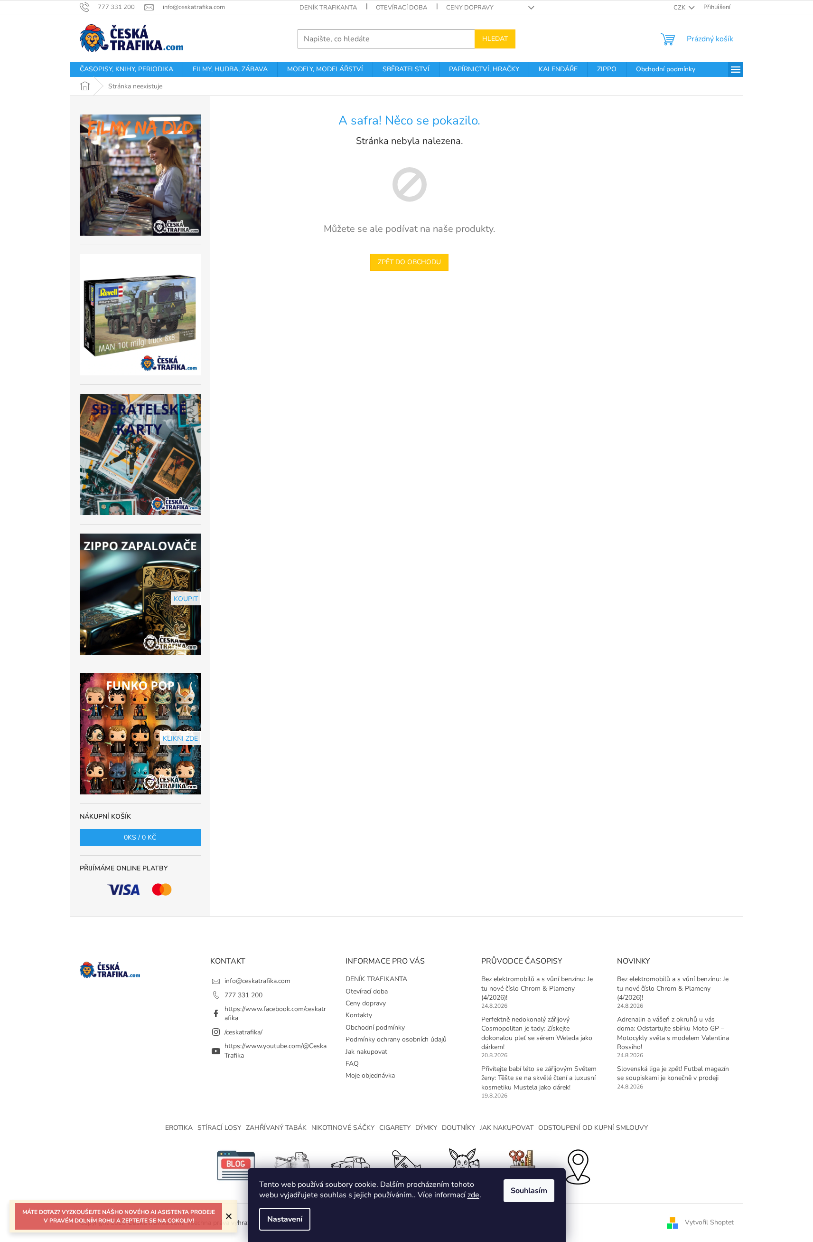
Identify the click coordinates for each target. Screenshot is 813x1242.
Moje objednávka (370, 1075)
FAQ (352, 1063)
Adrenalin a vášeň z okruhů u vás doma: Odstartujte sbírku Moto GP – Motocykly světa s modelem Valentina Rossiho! (673, 1033)
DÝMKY (426, 1127)
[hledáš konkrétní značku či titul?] (406, 1165)
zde (473, 1195)
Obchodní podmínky (375, 1027)
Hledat (495, 38)
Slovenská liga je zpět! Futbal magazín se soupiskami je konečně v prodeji (673, 1073)
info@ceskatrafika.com (257, 980)
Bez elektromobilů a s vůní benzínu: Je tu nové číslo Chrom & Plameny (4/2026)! (537, 988)
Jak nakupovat (366, 1051)
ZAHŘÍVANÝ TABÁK (276, 1127)
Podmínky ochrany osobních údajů (396, 1039)
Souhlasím (529, 1190)
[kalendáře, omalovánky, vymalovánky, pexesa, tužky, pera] (520, 1165)
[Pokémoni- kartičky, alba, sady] (463, 1165)
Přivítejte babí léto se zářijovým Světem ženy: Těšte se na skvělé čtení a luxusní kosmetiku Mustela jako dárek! (539, 1078)
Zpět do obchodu (409, 262)
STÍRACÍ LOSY (219, 1127)
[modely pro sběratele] (350, 1165)
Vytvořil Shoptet (709, 1222)
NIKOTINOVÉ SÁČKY (342, 1127)
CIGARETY (395, 1127)
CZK (680, 7)
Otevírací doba (401, 7)
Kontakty (359, 1015)
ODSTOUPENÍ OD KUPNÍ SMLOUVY (593, 1127)
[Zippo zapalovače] (293, 1165)
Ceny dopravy (470, 7)
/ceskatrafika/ (243, 1032)
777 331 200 (243, 995)
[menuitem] (126, 69)
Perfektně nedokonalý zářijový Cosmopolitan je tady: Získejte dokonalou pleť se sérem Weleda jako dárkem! (536, 1033)
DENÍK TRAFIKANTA (328, 7)
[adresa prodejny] (577, 1165)
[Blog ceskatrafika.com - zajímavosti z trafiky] (236, 1165)
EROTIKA (179, 1127)
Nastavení (284, 1219)
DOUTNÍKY (458, 1127)
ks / (140, 837)
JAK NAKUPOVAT (506, 1127)
